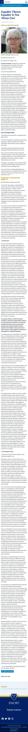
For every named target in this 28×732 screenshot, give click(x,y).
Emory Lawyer (7, 1)
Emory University (17, 725)
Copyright (24, 727)
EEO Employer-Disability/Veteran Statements (11, 727)
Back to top (13, 730)
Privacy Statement (14, 729)
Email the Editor (8, 671)
